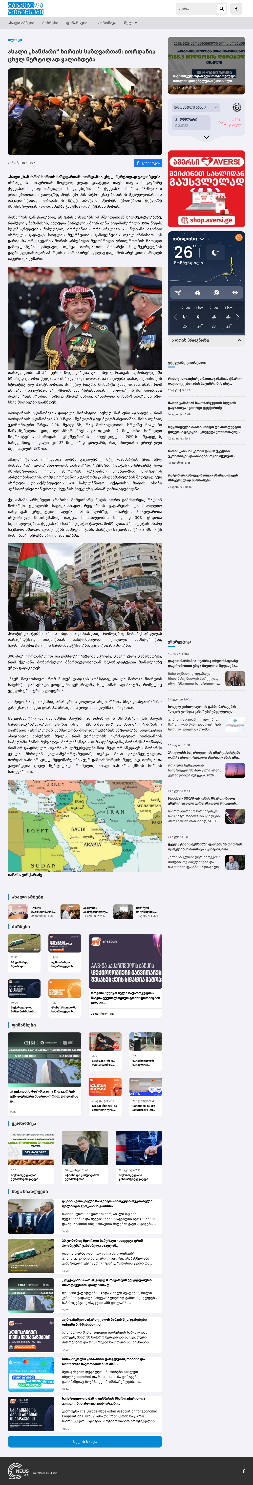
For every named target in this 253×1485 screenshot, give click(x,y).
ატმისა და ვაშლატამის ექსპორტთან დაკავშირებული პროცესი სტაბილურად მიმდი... (84, 1177)
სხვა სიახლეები (30, 1191)
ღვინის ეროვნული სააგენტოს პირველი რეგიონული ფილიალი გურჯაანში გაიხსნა (107, 1203)
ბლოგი (15, 39)
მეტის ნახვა (85, 1441)
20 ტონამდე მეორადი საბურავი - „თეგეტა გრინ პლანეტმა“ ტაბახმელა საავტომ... (21, 964)
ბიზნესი (50, 22)
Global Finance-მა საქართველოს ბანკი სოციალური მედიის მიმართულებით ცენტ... (64, 1009)
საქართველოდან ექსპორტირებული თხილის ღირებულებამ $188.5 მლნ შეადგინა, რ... (29, 1177)
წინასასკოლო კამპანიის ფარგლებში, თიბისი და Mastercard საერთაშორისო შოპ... (103, 1361)
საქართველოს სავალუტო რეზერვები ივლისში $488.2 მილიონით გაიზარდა (144, 1063)
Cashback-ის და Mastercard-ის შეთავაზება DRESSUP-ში (103, 1063)
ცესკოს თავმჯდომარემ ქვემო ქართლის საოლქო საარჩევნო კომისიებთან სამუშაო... (43, 910)
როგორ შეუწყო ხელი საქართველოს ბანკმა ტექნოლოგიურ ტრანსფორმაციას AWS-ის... (125, 998)
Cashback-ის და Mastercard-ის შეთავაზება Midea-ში (143, 1108)
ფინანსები (76, 22)
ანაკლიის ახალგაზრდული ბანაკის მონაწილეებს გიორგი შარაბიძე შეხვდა (96, 910)
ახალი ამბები (21, 22)
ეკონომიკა (105, 22)
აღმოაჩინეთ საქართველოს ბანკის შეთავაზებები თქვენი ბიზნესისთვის (62, 964)
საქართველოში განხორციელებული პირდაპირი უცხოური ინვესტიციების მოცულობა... (134, 1177)
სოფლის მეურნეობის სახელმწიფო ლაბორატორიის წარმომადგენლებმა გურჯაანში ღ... (151, 910)
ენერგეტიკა (179, 641)
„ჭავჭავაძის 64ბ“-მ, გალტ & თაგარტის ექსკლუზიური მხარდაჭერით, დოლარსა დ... (44, 1096)
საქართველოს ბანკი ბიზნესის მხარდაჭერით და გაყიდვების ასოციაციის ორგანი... (24, 1009)
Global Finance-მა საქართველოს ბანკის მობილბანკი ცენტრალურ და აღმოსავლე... (104, 1108)
